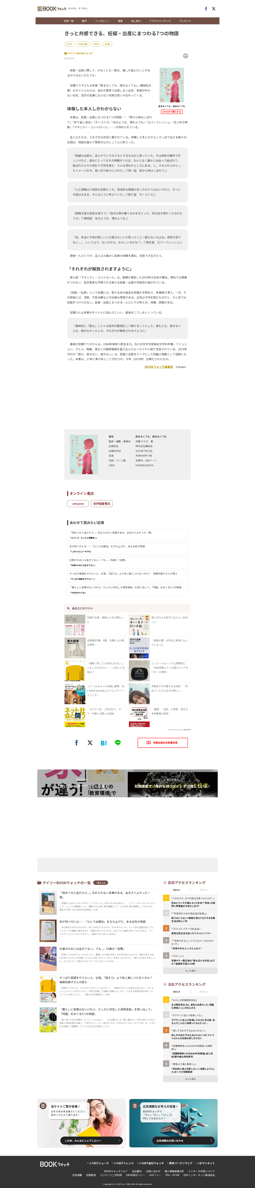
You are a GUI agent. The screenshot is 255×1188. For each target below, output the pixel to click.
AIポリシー (155, 1175)
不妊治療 (83, 44)
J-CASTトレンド (124, 1163)
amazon (78, 503)
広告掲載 (77, 1175)
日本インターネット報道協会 (199, 1175)
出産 (97, 44)
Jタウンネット (206, 1163)
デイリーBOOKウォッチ (80, 53)
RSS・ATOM (172, 1175)
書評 (84, 21)
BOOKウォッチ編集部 (159, 367)
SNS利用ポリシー (135, 1175)
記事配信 (91, 1175)
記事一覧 (69, 21)
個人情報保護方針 (174, 1171)
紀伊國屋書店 (102, 503)
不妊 (70, 44)
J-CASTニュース (99, 1163)
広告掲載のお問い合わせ (170, 1140)
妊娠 (108, 44)
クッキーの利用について (201, 1171)
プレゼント (185, 21)
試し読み (136, 21)
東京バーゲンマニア (181, 1163)
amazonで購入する (172, 111)
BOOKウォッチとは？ (116, 1171)
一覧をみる (100, 882)
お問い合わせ (153, 1171)
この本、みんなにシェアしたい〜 (83, 1140)
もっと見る (190, 970)
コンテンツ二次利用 (111, 1175)
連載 (120, 21)
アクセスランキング (160, 21)
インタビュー (102, 21)
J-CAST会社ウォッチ (151, 1163)
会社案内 (137, 1171)
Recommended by (175, 730)
